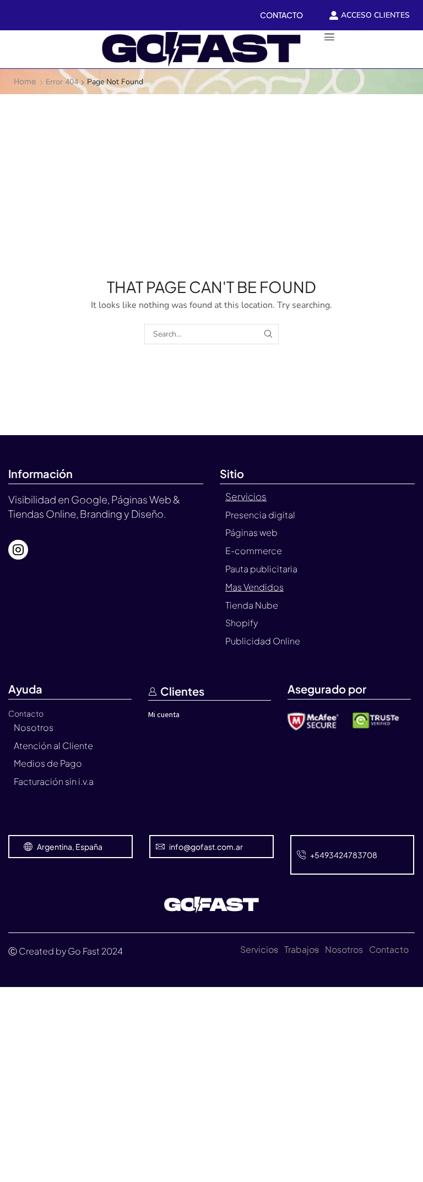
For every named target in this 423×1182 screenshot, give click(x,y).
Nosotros (344, 949)
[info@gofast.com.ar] (160, 846)
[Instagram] (18, 550)
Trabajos (301, 949)
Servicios (259, 949)
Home (25, 81)
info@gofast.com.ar (206, 847)
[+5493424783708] (301, 854)
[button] (14, 49)
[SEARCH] (268, 334)
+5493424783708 (343, 855)
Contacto (389, 949)
